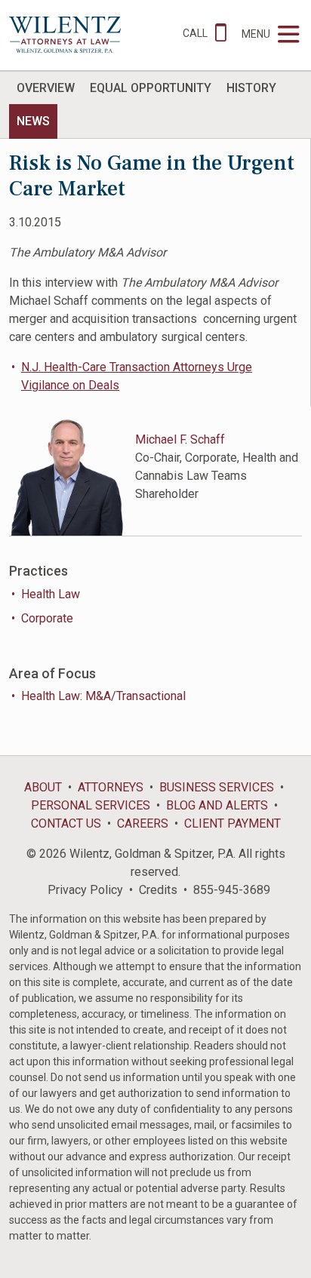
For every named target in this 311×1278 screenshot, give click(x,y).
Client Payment (232, 823)
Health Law (50, 594)
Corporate (47, 618)
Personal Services (90, 805)
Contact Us (66, 823)
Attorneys (110, 787)
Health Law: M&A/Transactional (103, 696)
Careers (142, 823)
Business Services (216, 787)
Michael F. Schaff (180, 439)
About (43, 787)
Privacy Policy (85, 890)
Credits (158, 890)
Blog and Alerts (217, 805)
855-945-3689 (231, 890)
